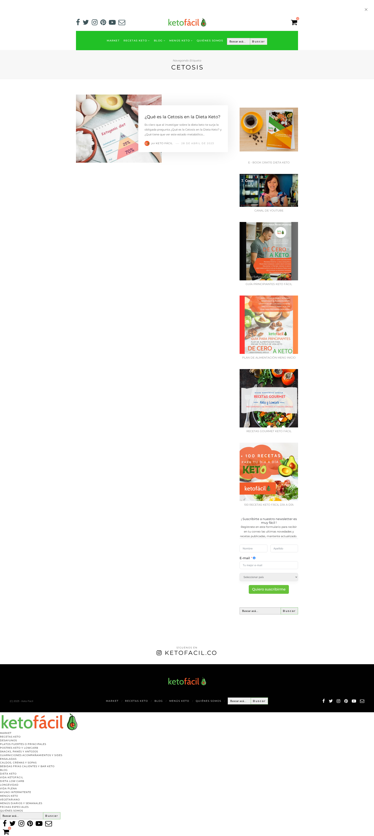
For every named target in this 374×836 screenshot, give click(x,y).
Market (113, 40)
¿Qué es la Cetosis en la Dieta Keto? (182, 116)
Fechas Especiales (14, 806)
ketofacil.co (191, 652)
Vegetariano (10, 799)
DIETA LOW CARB (12, 781)
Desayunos (8, 740)
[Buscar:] (247, 41)
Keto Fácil (164, 143)
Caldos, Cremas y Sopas (18, 762)
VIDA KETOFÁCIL (11, 777)
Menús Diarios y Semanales (21, 803)
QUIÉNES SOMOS (210, 40)
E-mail (245, 558)
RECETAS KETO (135, 40)
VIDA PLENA (8, 788)
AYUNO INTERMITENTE (15, 792)
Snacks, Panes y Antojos (19, 751)
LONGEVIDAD (9, 784)
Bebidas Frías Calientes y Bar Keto (27, 766)
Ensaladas (8, 758)
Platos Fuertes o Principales (23, 744)
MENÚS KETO (179, 40)
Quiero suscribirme (269, 589)
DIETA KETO (8, 773)
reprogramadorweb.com (2, 664)
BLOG (158, 40)
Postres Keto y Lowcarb (19, 747)
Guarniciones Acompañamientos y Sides (31, 755)
